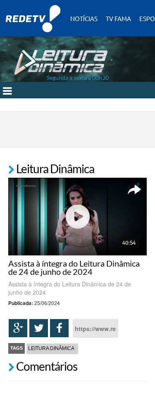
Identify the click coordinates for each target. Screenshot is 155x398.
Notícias (84, 18)
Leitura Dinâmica (51, 348)
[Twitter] (38, 328)
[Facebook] (59, 328)
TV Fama (118, 18)
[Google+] (18, 328)
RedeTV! (33, 13)
